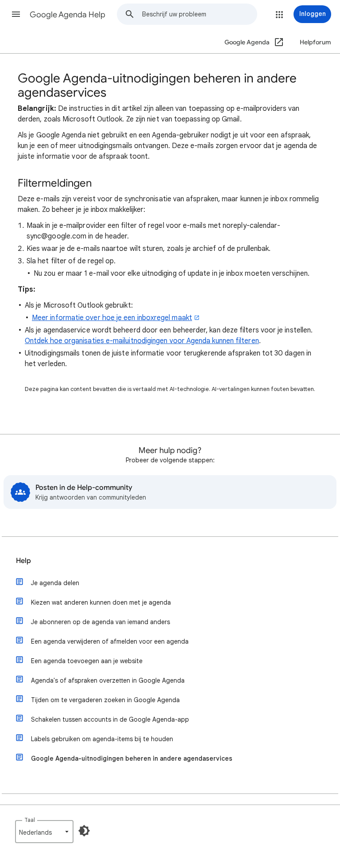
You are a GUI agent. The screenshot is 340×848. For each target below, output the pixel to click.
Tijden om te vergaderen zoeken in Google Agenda (105, 700)
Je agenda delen (55, 583)
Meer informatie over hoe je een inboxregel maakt (112, 317)
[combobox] (199, 14)
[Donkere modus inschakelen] (84, 830)
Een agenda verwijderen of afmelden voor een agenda (110, 641)
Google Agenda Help (67, 15)
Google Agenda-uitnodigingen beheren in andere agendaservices (131, 758)
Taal (29, 820)
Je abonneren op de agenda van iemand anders (100, 622)
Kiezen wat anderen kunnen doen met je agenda (101, 602)
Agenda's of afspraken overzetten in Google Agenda (108, 680)
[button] (16, 14)
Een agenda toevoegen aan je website (87, 661)
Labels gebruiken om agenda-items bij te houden (102, 739)
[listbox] (44, 831)
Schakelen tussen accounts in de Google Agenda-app (110, 719)
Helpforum (315, 42)
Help (23, 560)
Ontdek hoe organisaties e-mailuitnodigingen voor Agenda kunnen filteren (142, 340)
